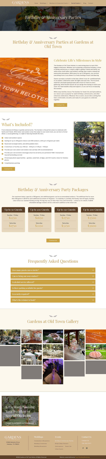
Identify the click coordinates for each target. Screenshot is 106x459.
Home (36, 3)
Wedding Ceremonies (40, 443)
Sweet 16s (68, 446)
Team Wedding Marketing (82, 457)
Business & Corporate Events (59, 3)
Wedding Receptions (40, 446)
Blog (84, 3)
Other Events (59, 449)
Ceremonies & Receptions (42, 440)
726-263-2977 (86, 443)
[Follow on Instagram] (86, 448)
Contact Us (60, 105)
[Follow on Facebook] (83, 448)
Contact (90, 3)
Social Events (75, 3)
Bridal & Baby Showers (61, 443)
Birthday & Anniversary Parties (64, 440)
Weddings (43, 3)
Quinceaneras (59, 446)
